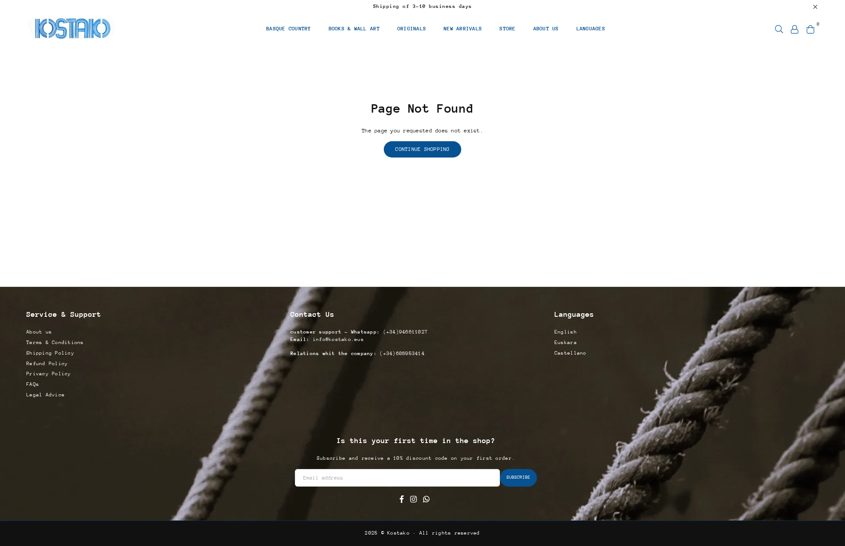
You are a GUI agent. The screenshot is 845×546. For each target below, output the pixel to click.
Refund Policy (47, 363)
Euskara (566, 342)
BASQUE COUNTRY (288, 29)
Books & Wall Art (354, 29)
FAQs (32, 384)
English (566, 332)
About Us (546, 29)
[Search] (779, 28)
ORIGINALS (411, 29)
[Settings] (795, 28)
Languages (591, 29)
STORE (507, 29)
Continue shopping (422, 149)
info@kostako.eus (337, 339)
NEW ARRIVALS (463, 29)
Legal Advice (45, 395)
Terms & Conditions (55, 342)
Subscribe (518, 477)
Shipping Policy (50, 353)
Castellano (571, 353)
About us (39, 332)
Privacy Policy (48, 374)
